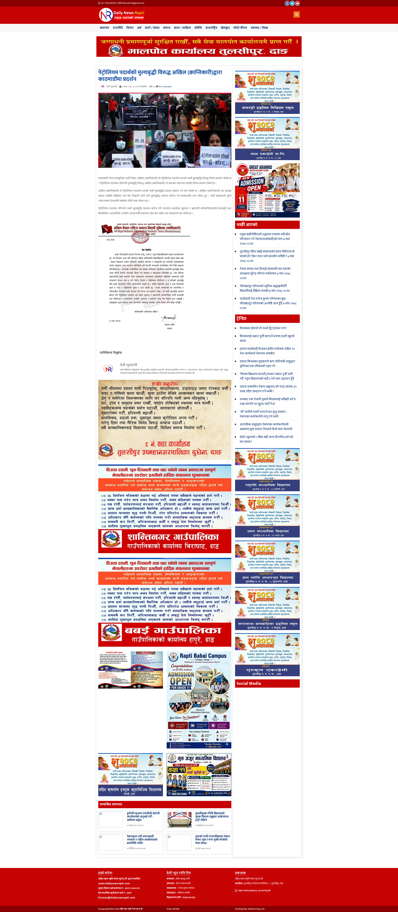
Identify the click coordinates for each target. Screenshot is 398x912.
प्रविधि (198, 27)
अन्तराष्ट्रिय (211, 27)
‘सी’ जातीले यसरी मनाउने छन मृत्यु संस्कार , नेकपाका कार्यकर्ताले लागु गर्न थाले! (263, 414)
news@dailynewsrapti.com (118, 897)
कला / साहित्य (182, 27)
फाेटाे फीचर (240, 27)
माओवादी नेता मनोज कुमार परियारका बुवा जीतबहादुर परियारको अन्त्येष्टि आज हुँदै (263, 301)
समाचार (104, 27)
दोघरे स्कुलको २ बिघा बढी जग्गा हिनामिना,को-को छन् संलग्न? (266, 439)
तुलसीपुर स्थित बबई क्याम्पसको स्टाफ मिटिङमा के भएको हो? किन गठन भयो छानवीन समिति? (267, 254)
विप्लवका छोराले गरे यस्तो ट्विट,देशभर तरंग (263, 328)
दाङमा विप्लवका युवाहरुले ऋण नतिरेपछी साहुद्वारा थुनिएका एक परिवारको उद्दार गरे (267, 364)
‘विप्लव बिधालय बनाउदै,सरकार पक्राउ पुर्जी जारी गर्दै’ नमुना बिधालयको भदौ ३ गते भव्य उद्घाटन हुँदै (267, 376)
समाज (166, 27)
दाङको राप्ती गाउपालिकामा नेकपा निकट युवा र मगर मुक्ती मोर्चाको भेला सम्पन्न (212, 840)
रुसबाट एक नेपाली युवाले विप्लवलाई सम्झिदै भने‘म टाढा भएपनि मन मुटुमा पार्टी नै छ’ (268, 402)
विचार (130, 27)
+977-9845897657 (109, 3)
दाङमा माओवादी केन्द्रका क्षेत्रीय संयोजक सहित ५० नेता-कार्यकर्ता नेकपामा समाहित (267, 351)
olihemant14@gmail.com (132, 3)
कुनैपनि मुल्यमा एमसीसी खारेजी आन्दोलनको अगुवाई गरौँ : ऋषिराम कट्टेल (143, 817)
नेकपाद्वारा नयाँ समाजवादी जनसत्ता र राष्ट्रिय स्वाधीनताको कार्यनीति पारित (142, 840)
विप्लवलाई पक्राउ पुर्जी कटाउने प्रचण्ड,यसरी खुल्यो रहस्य (267, 339)
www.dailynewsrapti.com (114, 883)
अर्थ (139, 27)
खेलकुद (225, 27)
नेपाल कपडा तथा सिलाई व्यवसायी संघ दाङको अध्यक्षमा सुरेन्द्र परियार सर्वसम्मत (265, 271)
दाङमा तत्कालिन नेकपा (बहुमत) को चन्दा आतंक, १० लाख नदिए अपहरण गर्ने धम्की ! (268, 389)
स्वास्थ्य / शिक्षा (259, 27)
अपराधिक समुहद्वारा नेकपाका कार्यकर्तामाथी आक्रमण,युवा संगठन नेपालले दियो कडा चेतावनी (266, 427)
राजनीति (118, 27)
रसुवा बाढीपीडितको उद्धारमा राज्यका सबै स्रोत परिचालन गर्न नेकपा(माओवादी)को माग (265, 237)
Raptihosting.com (256, 908)
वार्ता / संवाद (152, 27)
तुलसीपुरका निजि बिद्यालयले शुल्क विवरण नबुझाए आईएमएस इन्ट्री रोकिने (212, 817)
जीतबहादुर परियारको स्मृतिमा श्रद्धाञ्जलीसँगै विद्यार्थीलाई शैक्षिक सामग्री (263, 288)
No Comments (165, 86)
